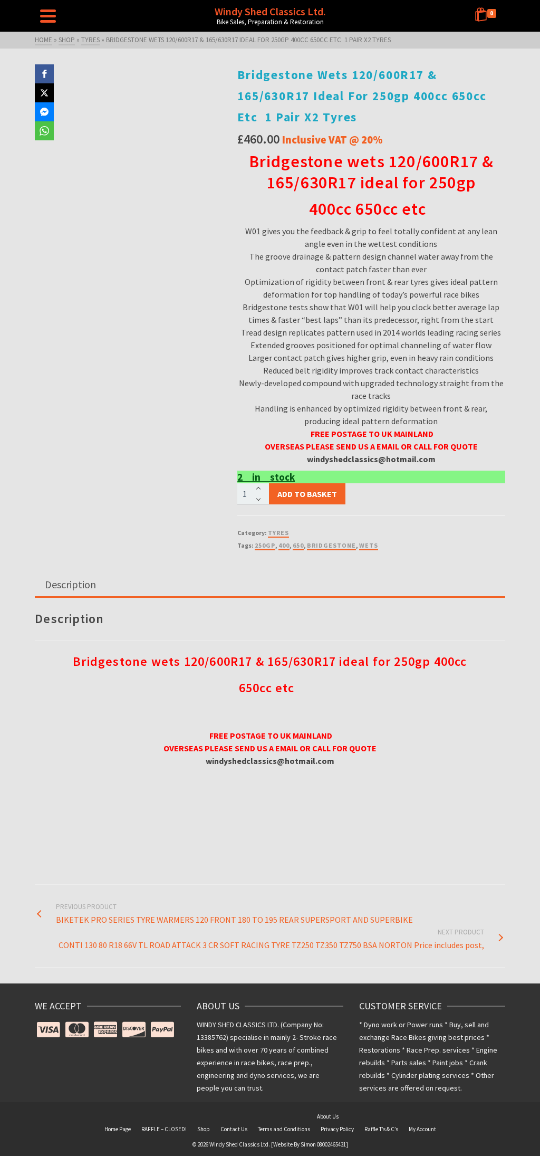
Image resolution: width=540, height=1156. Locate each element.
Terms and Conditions (284, 1129)
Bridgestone (331, 545)
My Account (422, 1129)
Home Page (117, 1129)
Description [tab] (70, 584)
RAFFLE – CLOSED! (164, 1129)
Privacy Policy (337, 1129)
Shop (203, 1129)
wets (368, 545)
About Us (328, 1116)
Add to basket (307, 494)
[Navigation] (48, 16)
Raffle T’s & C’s (381, 1129)
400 (284, 545)
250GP (265, 545)
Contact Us (233, 1129)
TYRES (278, 533)
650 (298, 545)
